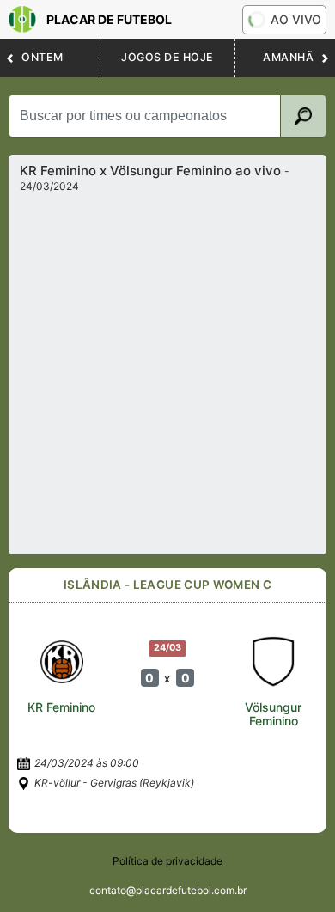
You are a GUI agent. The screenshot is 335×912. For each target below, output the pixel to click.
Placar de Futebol (109, 19)
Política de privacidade (167, 860)
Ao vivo (296, 19)
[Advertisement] (167, 368)
